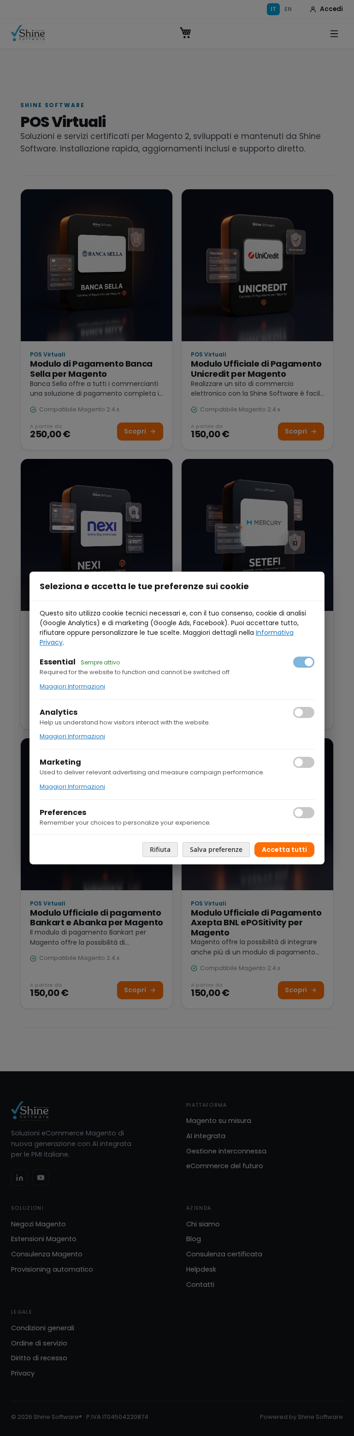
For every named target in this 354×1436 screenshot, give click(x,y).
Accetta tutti (284, 849)
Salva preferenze (216, 849)
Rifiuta (160, 849)
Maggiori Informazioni (72, 686)
